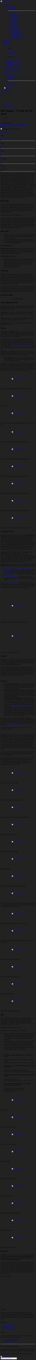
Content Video (19, 126)
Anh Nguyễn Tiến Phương (11, 576)
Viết (2, 94)
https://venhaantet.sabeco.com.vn (15, 724)
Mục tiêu (13, 124)
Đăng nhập (7, 89)
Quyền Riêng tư (8, 1327)
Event (13, 126)
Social (25, 126)
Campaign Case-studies (10, 106)
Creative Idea (24, 124)
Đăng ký (6, 91)
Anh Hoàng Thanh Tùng (11, 573)
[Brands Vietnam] (6, 1)
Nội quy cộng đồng (9, 1329)
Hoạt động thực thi (6, 126)
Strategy (18, 124)
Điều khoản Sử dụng (10, 1325)
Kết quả (3, 127)
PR (28, 126)
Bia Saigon (4, 139)
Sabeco (3, 147)
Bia (2, 162)
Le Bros (3, 154)
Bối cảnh (7, 124)
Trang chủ (7, 105)
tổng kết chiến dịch (14, 583)
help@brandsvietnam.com (11, 1341)
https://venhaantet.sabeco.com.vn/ (22, 345)
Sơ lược (3, 124)
